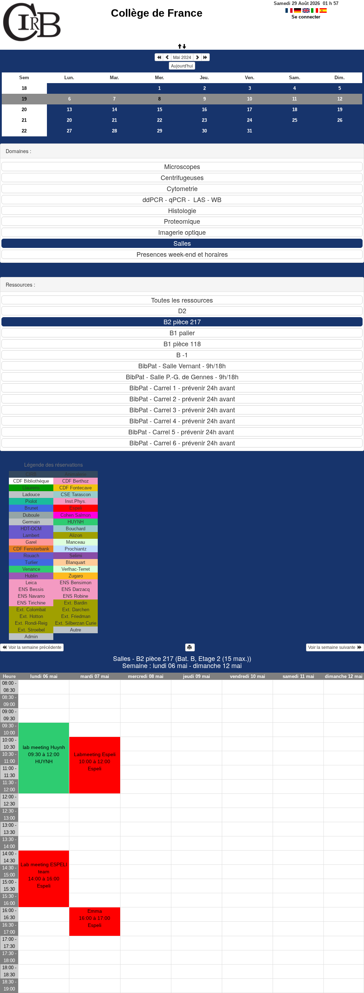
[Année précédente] (159, 57)
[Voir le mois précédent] (167, 57)
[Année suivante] (205, 57)
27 (69, 131)
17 (249, 109)
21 (24, 120)
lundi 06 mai (44, 676)
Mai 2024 (182, 57)
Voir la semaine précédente (33, 647)
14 (114, 109)
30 (204, 131)
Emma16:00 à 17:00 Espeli (94, 918)
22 (159, 120)
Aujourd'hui (182, 66)
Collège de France (157, 13)
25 (294, 120)
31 (249, 131)
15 (159, 109)
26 (339, 120)
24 (249, 120)
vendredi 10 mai (247, 676)
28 (114, 131)
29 (159, 131)
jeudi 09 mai (196, 676)
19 (24, 99)
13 (69, 109)
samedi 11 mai (298, 676)
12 (339, 99)
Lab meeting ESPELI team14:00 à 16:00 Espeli (44, 875)
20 (24, 109)
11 (294, 99)
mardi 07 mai (94, 676)
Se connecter (305, 17)
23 (204, 120)
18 (24, 88)
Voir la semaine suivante (333, 647)
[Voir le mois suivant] (197, 57)
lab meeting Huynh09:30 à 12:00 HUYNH (44, 754)
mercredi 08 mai (146, 676)
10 (249, 99)
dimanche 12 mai (344, 676)
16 (204, 109)
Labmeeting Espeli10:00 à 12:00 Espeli (95, 761)
